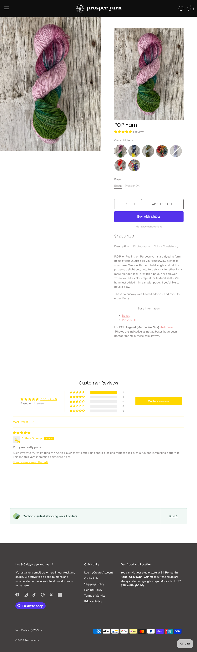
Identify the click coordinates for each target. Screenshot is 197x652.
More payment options (149, 226)
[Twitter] (51, 594)
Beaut (125, 316)
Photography (141, 246)
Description (121, 246)
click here (166, 327)
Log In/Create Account (98, 572)
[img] (21, 433)
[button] (123, 132)
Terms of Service (94, 596)
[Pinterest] (43, 594)
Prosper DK (129, 320)
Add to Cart (162, 204)
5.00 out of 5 (48, 399)
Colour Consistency (166, 246)
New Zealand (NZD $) (27, 630)
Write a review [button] (158, 401)
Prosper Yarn (32, 640)
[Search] (181, 9)
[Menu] (7, 8)
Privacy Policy (93, 601)
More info (173, 516)
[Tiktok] (34, 594)
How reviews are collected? (30, 462)
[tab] (123, 246)
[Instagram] (26, 594)
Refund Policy (93, 590)
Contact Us (91, 578)
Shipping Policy (94, 584)
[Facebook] (17, 594)
